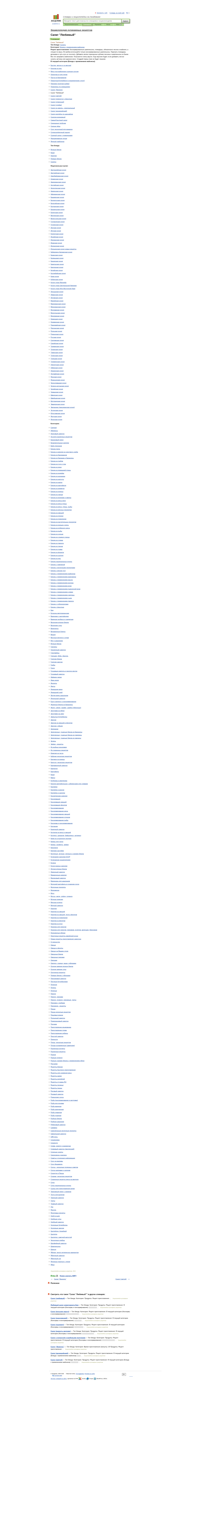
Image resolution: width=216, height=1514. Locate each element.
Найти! (125, 21)
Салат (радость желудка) (61, 1331)
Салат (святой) (121, 1279)
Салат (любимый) (58, 1298)
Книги (108, 24)
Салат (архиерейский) (59, 1353)
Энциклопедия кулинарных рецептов (72, 24)
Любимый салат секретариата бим (64, 1305)
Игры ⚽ (119, 24)
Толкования (87, 24)
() (68, 81)
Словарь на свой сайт (117, 13)
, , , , (74, 930)
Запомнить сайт (102, 13)
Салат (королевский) (59, 1318)
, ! (61, 65)
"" (57, 90)
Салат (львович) (57, 1325)
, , (61, 507)
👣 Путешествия (57, 1375)
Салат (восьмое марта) (60, 1311)
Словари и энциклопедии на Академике (81, 17)
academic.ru (56, 24)
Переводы (98, 24)
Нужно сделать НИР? (68, 1276)
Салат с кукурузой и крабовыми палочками (68, 1338)
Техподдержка (80, 1373)
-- (62, 114)
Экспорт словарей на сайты (59, 1378)
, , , (66, 835)
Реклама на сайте (90, 1373)
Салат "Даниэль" (60, 1279)
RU (127, 13)
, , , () (66, 708)
